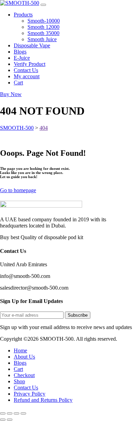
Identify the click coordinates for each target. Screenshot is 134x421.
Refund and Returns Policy (43, 400)
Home (20, 350)
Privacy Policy (29, 394)
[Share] (16, 413)
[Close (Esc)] (23, 413)
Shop (19, 381)
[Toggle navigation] (43, 5)
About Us (24, 357)
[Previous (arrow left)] (2, 420)
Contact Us (26, 387)
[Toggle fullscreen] (9, 413)
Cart (18, 369)
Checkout (24, 375)
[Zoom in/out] (2, 413)
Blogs (20, 363)
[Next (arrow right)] (9, 420)
